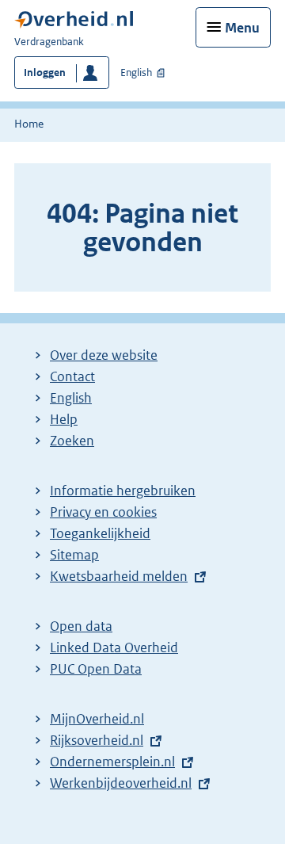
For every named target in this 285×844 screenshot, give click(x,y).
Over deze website (104, 355)
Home (29, 123)
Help (64, 419)
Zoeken (72, 440)
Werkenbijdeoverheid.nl (125, 783)
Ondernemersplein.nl (116, 761)
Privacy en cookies (103, 512)
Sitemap (74, 554)
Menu (242, 27)
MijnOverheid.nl (97, 719)
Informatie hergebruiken (123, 490)
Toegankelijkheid (100, 533)
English (136, 72)
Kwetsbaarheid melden (119, 576)
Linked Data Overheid (114, 647)
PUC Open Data (96, 669)
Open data (81, 626)
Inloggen (45, 72)
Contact (72, 376)
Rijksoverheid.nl (100, 740)
